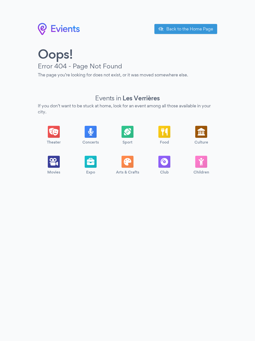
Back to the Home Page (189, 28)
